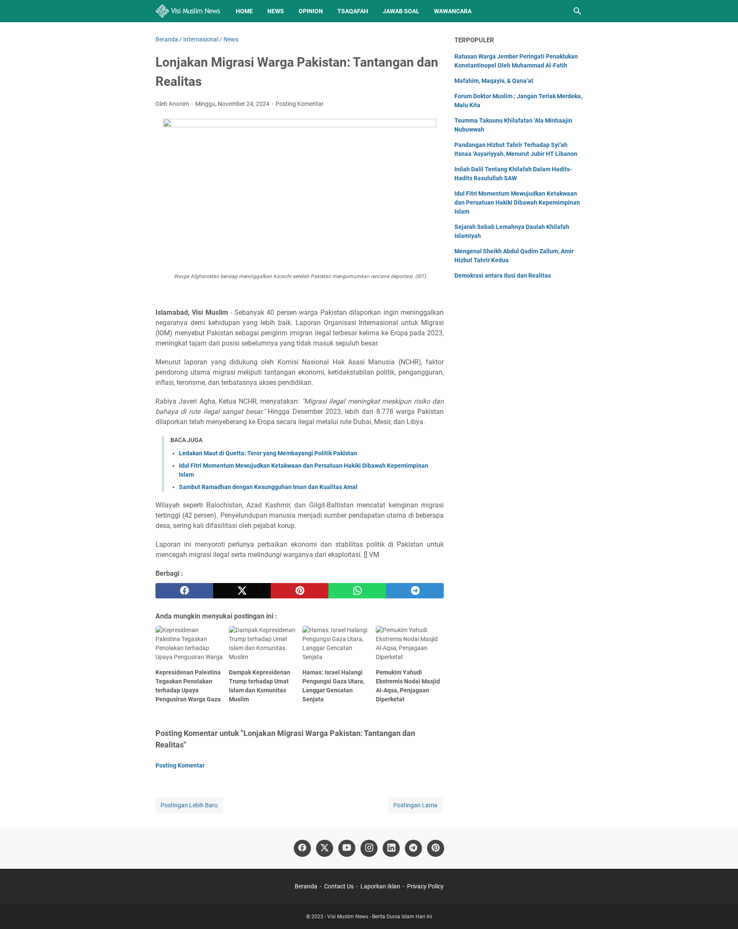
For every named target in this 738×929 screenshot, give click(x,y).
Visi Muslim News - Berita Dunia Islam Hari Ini (379, 917)
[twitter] (242, 590)
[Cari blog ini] (577, 11)
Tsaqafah (352, 11)
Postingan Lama (415, 805)
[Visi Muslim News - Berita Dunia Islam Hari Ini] (187, 11)
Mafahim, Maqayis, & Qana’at (493, 80)
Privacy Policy (425, 886)
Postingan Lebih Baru (189, 805)
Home (244, 11)
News (275, 11)
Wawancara (453, 11)
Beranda (306, 886)
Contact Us (339, 886)
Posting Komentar (299, 103)
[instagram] (369, 848)
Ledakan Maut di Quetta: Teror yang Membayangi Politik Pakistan (268, 453)
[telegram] (415, 590)
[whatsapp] (357, 590)
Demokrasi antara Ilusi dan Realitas (502, 275)
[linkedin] (391, 848)
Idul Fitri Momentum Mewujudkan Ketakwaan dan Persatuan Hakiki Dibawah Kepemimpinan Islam (517, 202)
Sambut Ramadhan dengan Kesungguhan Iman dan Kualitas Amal (268, 487)
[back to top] (720, 909)
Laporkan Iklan (380, 886)
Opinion (311, 11)
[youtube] (346, 848)
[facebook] (184, 590)
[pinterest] (299, 590)
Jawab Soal (401, 11)
